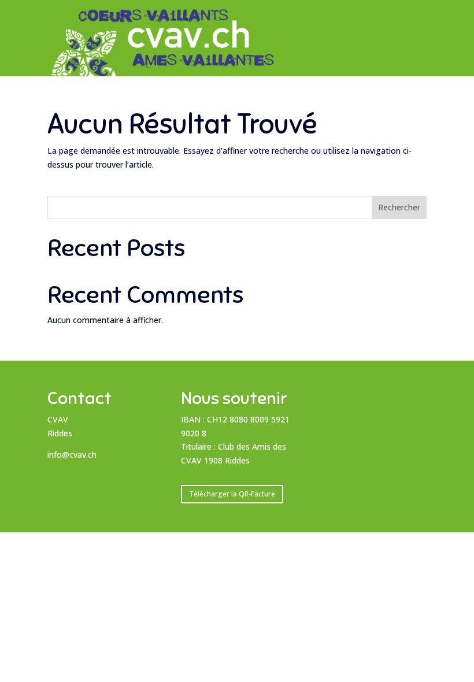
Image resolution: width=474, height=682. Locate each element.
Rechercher (399, 207)
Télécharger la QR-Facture (232, 494)
